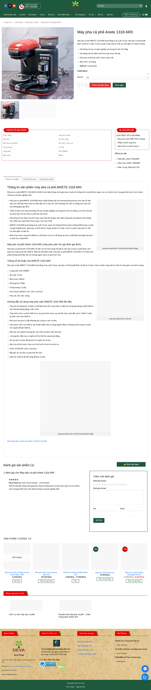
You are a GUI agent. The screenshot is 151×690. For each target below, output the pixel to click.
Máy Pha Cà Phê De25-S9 (104, 573)
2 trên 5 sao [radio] (98, 484)
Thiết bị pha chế (10, 15)
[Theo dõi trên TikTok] (10, 6)
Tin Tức (91, 15)
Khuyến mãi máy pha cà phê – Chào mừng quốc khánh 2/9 (74, 615)
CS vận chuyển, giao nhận (86, 654)
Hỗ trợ (100, 15)
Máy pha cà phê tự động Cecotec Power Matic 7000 (17, 574)
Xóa (148, 73)
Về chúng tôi (80, 15)
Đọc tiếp (17, 581)
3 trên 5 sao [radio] (104, 484)
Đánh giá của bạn (100, 481)
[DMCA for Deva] (61, 666)
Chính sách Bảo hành (85, 642)
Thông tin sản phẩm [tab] (12, 179)
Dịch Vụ (51, 15)
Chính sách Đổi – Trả (84, 650)
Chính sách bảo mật (84, 646)
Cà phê (22, 15)
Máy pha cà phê (31, 22)
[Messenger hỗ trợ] (145, 668)
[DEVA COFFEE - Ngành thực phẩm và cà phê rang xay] (75, 6)
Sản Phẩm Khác (64, 15)
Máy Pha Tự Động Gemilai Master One (75, 574)
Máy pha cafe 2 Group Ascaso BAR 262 (46, 574)
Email (122, 509)
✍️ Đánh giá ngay (131, 464)
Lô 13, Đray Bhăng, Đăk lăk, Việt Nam (19, 666)
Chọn (75, 581)
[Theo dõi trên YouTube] (14, 6)
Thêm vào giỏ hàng (100, 85)
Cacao (42, 15)
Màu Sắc (80, 77)
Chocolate (32, 15)
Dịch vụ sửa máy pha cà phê (22, 614)
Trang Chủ (8, 22)
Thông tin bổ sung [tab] (29, 179)
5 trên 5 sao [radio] (122, 484)
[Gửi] (141, 6)
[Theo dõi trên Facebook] (6, 6)
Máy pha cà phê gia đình (51, 22)
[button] (146, 6)
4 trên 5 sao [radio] (112, 484)
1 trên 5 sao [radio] (94, 484)
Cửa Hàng (19, 22)
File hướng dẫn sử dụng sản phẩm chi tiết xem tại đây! (27, 441)
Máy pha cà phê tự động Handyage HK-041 (134, 574)
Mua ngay (119, 85)
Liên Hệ (110, 15)
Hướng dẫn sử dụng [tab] (46, 179)
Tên (94, 509)
